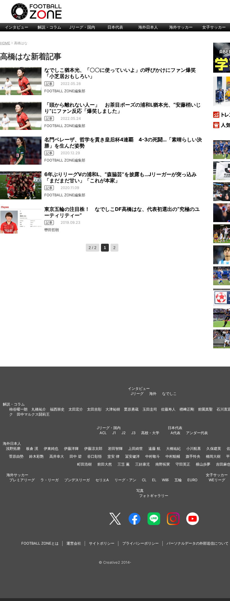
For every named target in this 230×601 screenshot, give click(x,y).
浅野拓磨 (13, 448)
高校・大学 (150, 432)
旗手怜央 (193, 456)
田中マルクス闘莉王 (33, 414)
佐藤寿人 (168, 409)
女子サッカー (217, 475)
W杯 (165, 480)
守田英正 (183, 464)
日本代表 (115, 27)
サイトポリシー (101, 543)
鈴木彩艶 (36, 456)
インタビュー (16, 27)
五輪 (178, 480)
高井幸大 (56, 456)
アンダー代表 (197, 432)
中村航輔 (172, 456)
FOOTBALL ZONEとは (40, 543)
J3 (133, 432)
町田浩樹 (84, 464)
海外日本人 (148, 27)
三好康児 (142, 464)
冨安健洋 (132, 456)
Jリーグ (137, 393)
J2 (123, 432)
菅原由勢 (16, 456)
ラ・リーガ (49, 480)
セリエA (102, 480)
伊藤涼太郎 (93, 448)
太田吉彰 (94, 409)
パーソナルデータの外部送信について (198, 543)
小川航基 (193, 448)
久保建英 (213, 448)
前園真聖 (205, 409)
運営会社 (73, 543)
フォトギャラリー (153, 495)
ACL (103, 432)
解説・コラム (49, 27)
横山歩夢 (203, 464)
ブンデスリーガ (77, 480)
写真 (140, 490)
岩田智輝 (115, 448)
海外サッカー (181, 27)
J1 (114, 432)
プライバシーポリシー (140, 543)
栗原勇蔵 (131, 409)
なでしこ (169, 393)
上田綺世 (135, 448)
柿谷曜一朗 (18, 409)
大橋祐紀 (173, 448)
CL (144, 480)
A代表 (175, 432)
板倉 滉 (32, 448)
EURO (192, 480)
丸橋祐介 (38, 409)
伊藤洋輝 (71, 448)
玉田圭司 (149, 409)
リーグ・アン (125, 480)
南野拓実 (162, 464)
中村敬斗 (152, 456)
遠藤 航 (154, 448)
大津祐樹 (112, 409)
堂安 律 (113, 456)
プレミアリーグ (22, 480)
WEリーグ (217, 480)
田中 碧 (76, 456)
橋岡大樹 (213, 456)
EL (154, 480)
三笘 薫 (124, 464)
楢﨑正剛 (187, 409)
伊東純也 (51, 448)
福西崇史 (57, 409)
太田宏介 (75, 409)
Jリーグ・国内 (82, 27)
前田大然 (104, 464)
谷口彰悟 (94, 456)
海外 (153, 393)
